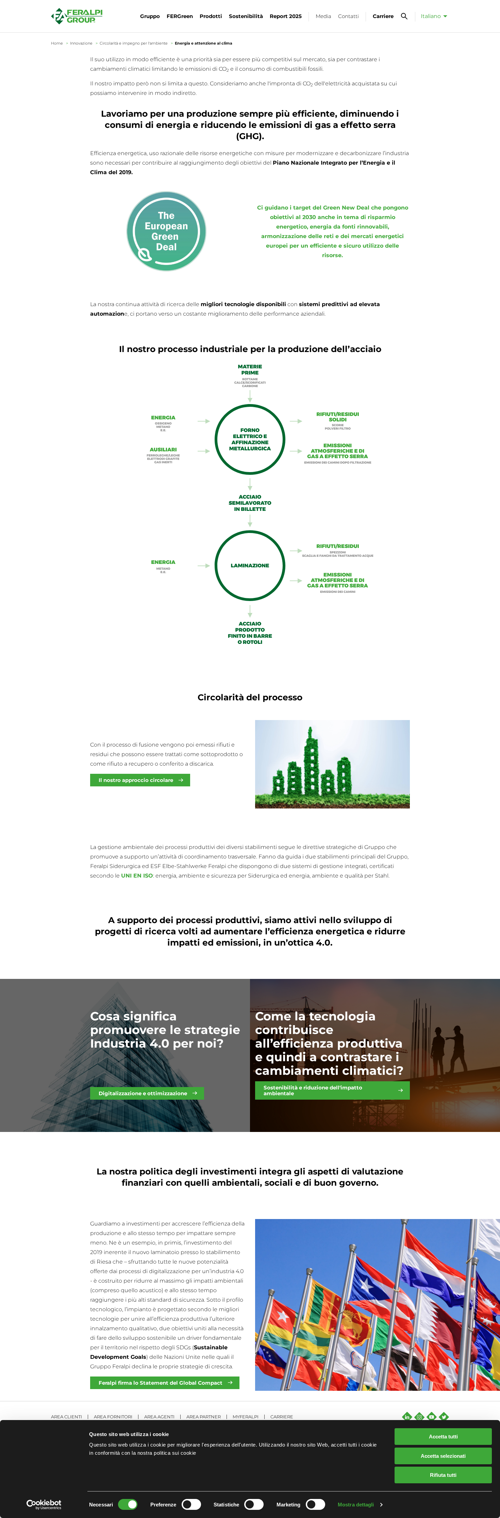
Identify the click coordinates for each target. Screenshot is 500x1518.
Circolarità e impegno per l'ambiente (134, 43)
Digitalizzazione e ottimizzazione (143, 1093)
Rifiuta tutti (443, 1475)
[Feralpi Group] (76, 16)
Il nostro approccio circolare (136, 780)
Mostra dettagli (356, 1504)
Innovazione (81, 43)
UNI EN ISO (137, 875)
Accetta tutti (443, 1436)
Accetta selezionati (443, 1456)
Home (57, 43)
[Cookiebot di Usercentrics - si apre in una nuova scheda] (44, 1505)
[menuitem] (432, 16)
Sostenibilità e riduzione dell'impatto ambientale (313, 1090)
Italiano (431, 16)
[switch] (191, 1504)
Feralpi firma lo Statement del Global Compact (160, 1383)
